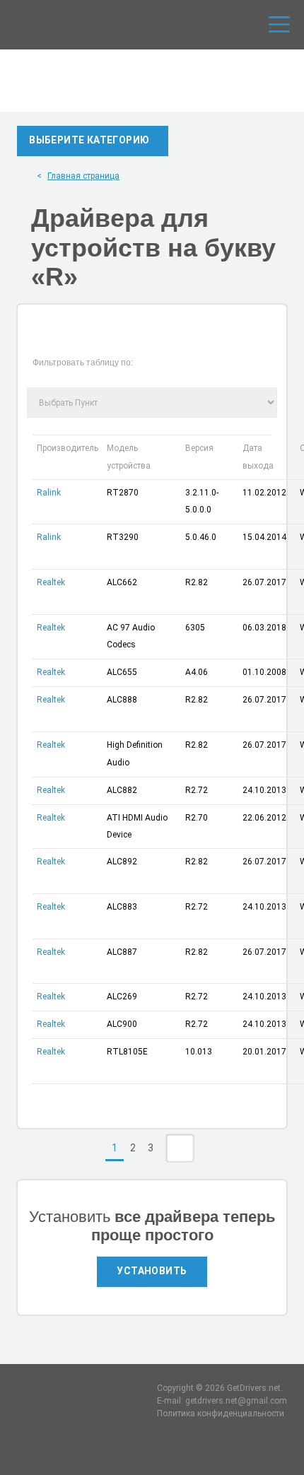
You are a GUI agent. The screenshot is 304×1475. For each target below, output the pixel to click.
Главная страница (83, 176)
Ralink (49, 493)
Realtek (51, 582)
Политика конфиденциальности (220, 1413)
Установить (152, 1270)
